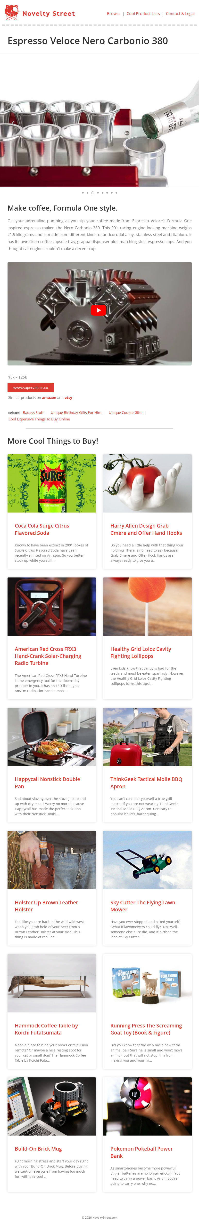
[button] (31, 387)
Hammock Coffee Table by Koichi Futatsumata (46, 1029)
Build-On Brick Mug (38, 1148)
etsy (68, 397)
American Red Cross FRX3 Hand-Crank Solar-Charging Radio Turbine (48, 656)
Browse (114, 13)
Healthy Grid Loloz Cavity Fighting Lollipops (140, 652)
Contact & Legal (180, 13)
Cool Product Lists (143, 13)
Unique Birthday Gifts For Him (76, 412)
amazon (49, 397)
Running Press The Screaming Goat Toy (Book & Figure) (146, 1029)
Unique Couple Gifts (125, 412)
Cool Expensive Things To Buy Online (39, 419)
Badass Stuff (33, 412)
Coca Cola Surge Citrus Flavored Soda (42, 529)
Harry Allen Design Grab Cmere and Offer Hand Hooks (146, 529)
